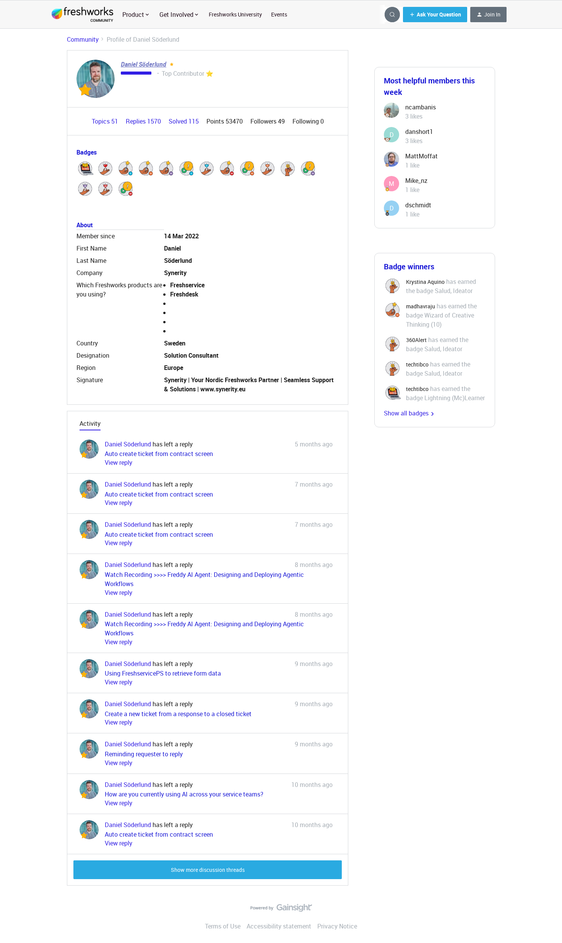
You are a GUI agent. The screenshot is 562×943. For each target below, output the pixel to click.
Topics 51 (106, 121)
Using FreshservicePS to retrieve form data (163, 673)
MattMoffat (421, 156)
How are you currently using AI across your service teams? (184, 794)
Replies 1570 (144, 121)
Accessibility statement (279, 926)
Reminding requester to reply (144, 754)
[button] (435, 14)
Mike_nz (416, 180)
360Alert (416, 340)
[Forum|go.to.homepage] (82, 14)
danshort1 (419, 131)
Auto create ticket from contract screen (159, 454)
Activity (90, 423)
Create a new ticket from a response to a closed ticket (178, 714)
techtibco (417, 364)
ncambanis (420, 107)
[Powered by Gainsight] (281, 909)
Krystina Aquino (425, 281)
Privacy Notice (337, 926)
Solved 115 (184, 121)
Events (279, 14)
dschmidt (418, 205)
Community (83, 39)
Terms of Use (222, 926)
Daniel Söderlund (143, 64)
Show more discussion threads (208, 869)
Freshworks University (235, 14)
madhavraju (420, 306)
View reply (118, 462)
